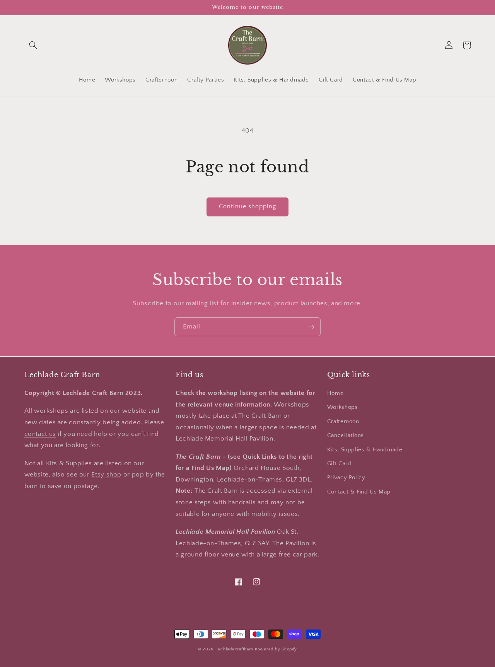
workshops (51, 410)
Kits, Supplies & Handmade (365, 450)
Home (335, 393)
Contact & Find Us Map (359, 492)
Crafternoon (343, 422)
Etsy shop (106, 474)
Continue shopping (248, 206)
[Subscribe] (311, 326)
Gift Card (339, 464)
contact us (40, 433)
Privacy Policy (346, 478)
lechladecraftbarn (235, 649)
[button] (33, 45)
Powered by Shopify (276, 649)
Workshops (342, 407)
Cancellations (345, 435)
